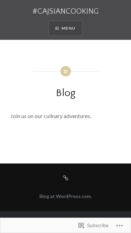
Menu (68, 28)
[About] (65, 177)
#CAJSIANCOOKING (65, 11)
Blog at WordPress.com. (65, 196)
